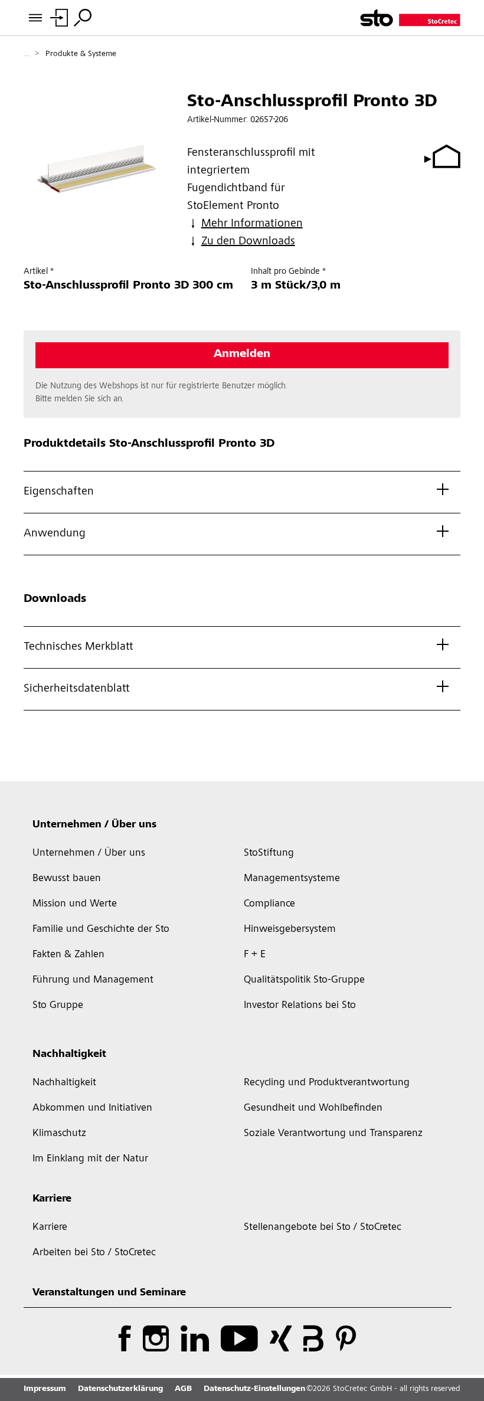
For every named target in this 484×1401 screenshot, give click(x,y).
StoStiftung (269, 853)
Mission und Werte (74, 904)
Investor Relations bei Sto (300, 1005)
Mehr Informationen (252, 224)
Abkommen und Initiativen (92, 1108)
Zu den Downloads (248, 242)
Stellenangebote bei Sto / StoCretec (322, 1227)
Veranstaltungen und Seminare (109, 1293)
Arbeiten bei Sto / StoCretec (94, 1253)
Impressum (45, 1389)
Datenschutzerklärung (120, 1389)
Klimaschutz (59, 1133)
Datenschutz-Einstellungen (254, 1389)
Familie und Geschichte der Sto (100, 929)
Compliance (269, 904)
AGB (183, 1389)
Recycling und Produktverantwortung (327, 1083)
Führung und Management (92, 980)
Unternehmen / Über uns (94, 825)
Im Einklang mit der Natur (90, 1159)
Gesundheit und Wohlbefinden (313, 1108)
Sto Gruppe (57, 1005)
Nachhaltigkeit (69, 1054)
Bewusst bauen (66, 878)
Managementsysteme (292, 878)
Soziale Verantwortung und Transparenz (333, 1133)
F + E (255, 955)
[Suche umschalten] (82, 18)
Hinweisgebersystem (290, 929)
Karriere (51, 1199)
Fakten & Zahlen (68, 955)
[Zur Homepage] (410, 18)
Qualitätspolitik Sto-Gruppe (304, 980)
